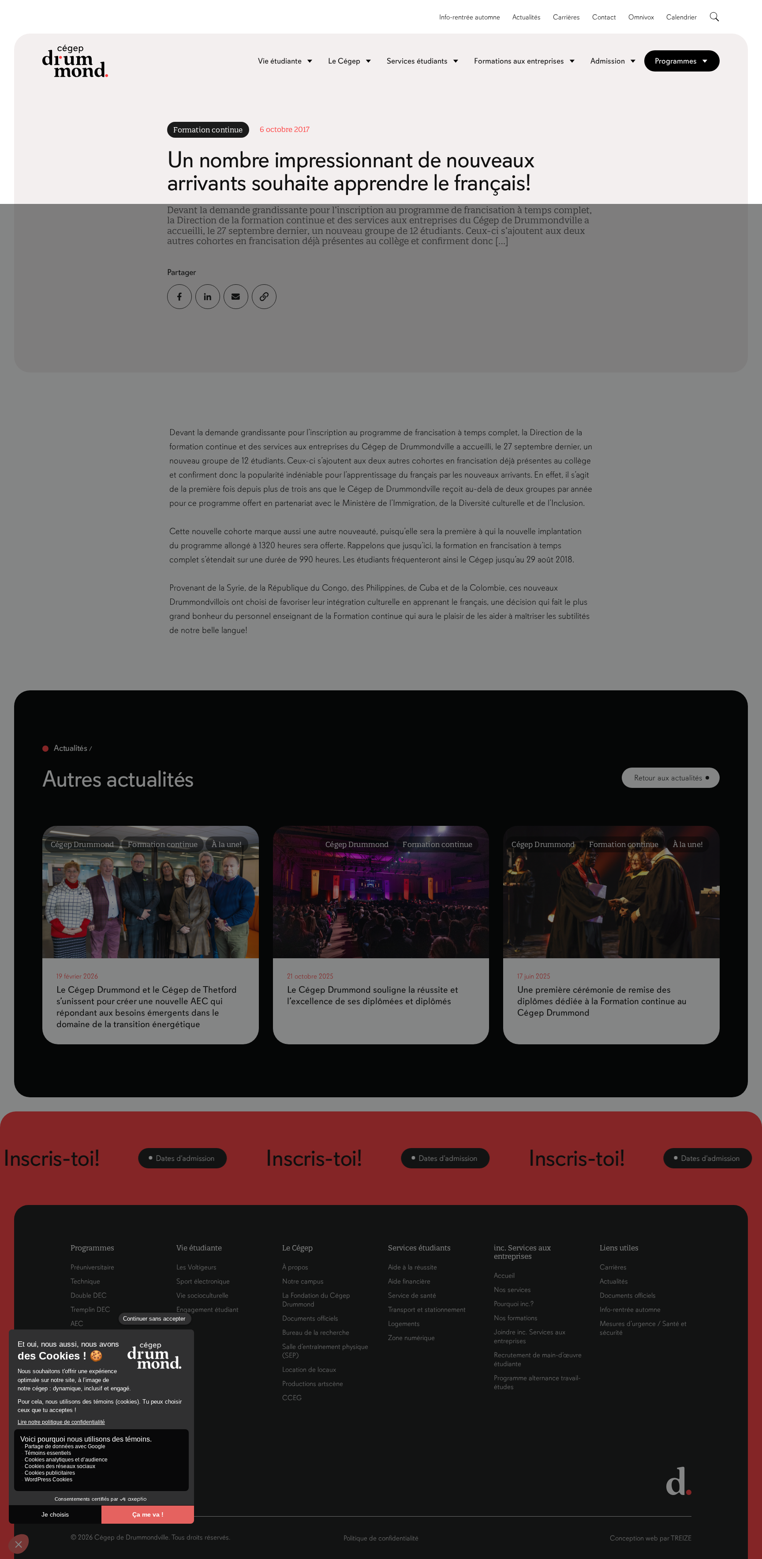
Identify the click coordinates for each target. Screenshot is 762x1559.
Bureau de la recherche (315, 1332)
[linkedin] (207, 296)
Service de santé (412, 1295)
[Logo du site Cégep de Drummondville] (75, 61)
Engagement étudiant (207, 1309)
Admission (607, 61)
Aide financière (409, 1281)
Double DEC (89, 1295)
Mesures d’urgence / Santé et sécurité (643, 1328)
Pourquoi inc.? (514, 1303)
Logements (404, 1323)
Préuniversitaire (92, 1267)
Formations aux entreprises (519, 61)
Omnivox (641, 17)
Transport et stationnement (427, 1309)
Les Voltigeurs (196, 1267)
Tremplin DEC (90, 1309)
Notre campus (303, 1281)
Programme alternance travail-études (537, 1382)
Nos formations (516, 1318)
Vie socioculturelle (202, 1295)
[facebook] (179, 296)
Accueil (504, 1275)
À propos (295, 1267)
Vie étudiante (280, 61)
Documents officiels (310, 1318)
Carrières (566, 17)
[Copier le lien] (264, 296)
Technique (85, 1281)
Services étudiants (417, 61)
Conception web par (650, 1538)
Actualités (526, 17)
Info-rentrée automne (469, 17)
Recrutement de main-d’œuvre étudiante (538, 1359)
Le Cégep (344, 61)
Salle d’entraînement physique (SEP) (325, 1351)
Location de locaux (309, 1369)
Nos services (512, 1289)
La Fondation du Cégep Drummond (316, 1300)
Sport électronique (203, 1281)
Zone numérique (411, 1337)
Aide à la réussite (412, 1267)
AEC (77, 1323)
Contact (604, 17)
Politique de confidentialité (381, 1538)
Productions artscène (312, 1383)
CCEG (292, 1397)
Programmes (676, 61)
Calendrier (681, 17)
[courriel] (236, 296)
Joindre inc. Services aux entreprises (529, 1336)
